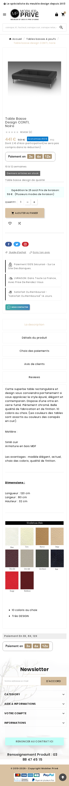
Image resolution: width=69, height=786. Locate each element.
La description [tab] (34, 324)
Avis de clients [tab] (34, 364)
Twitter (17, 244)
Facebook (8, 244)
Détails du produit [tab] (34, 338)
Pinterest (25, 244)
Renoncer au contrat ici (34, 741)
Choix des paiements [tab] (34, 351)
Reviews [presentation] (34, 377)
